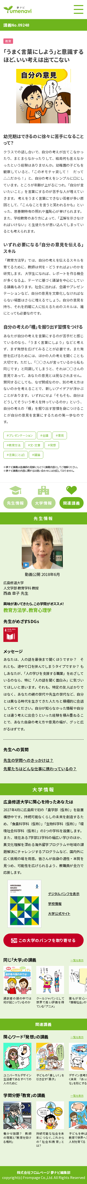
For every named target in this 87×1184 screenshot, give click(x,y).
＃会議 (44, 435)
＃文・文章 (34, 445)
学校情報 (55, 903)
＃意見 (60, 435)
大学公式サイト (59, 913)
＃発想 (52, 445)
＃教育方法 (14, 445)
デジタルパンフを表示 (64, 893)
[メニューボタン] (78, 9)
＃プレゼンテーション (20, 435)
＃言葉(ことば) (16, 455)
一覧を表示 (77, 960)
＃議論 (36, 455)
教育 (8, 41)
